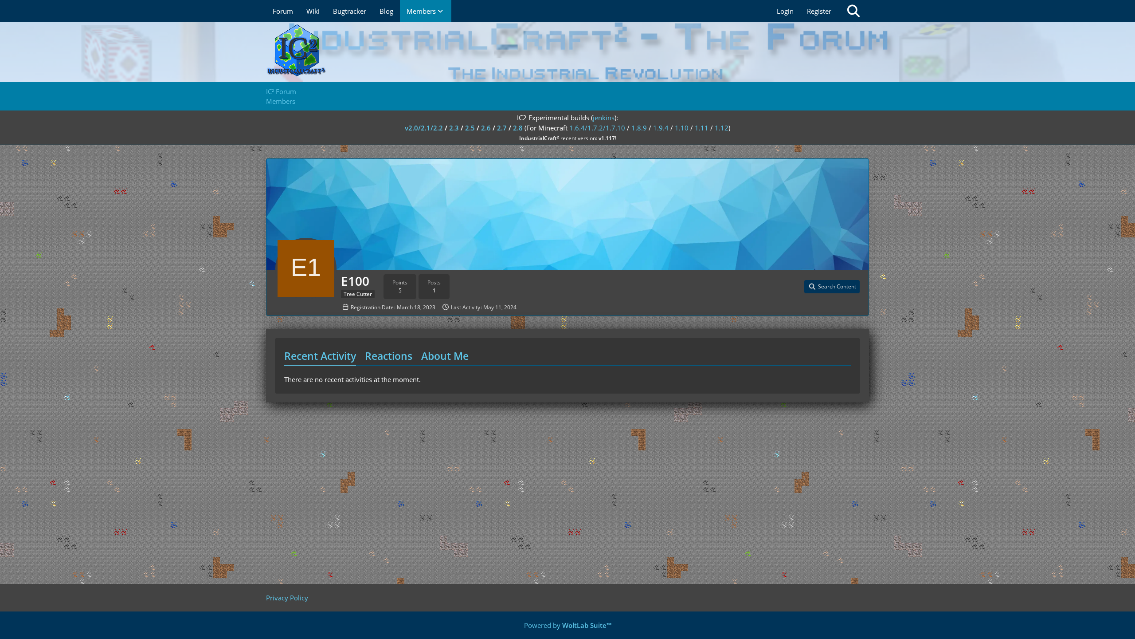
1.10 (682, 127)
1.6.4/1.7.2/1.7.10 (597, 127)
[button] (832, 286)
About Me (445, 356)
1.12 (721, 127)
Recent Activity (320, 356)
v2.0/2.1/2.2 (424, 127)
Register (819, 11)
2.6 (486, 127)
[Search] (853, 11)
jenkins (603, 117)
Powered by (567, 625)
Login (785, 11)
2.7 (502, 127)
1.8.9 (639, 127)
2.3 (454, 127)
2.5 (470, 127)
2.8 (518, 127)
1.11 (701, 127)
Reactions (388, 356)
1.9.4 (661, 127)
